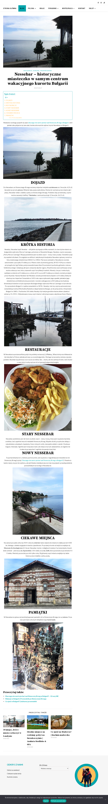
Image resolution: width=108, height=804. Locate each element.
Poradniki (52, 8)
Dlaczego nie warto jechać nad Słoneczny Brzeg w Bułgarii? (42, 460)
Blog (22, 8)
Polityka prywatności (58, 801)
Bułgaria (28, 70)
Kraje (42, 8)
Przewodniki (46, 70)
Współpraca (67, 8)
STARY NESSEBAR (12, 108)
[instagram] (101, 2)
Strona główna (9, 8)
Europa (36, 70)
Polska (31, 8)
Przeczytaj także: (17, 117)
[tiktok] (104, 2)
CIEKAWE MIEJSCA (13, 113)
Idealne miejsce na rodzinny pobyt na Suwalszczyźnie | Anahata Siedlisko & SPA (36, 738)
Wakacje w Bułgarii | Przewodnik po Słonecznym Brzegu (25, 699)
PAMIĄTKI (10, 115)
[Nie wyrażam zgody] (105, 799)
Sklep (91, 8)
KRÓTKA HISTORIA (13, 103)
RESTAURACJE (11, 105)
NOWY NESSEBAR (12, 110)
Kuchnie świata (12, 777)
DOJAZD (9, 100)
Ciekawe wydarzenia (14, 773)
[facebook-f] (98, 2)
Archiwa (43, 765)
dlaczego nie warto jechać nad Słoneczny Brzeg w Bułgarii (48, 123)
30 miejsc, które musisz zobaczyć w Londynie (12, 733)
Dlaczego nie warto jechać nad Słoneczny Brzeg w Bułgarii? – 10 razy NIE (32, 696)
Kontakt (81, 8)
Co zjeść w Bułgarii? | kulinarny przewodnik (21, 701)
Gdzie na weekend (13, 770)
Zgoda (46, 801)
